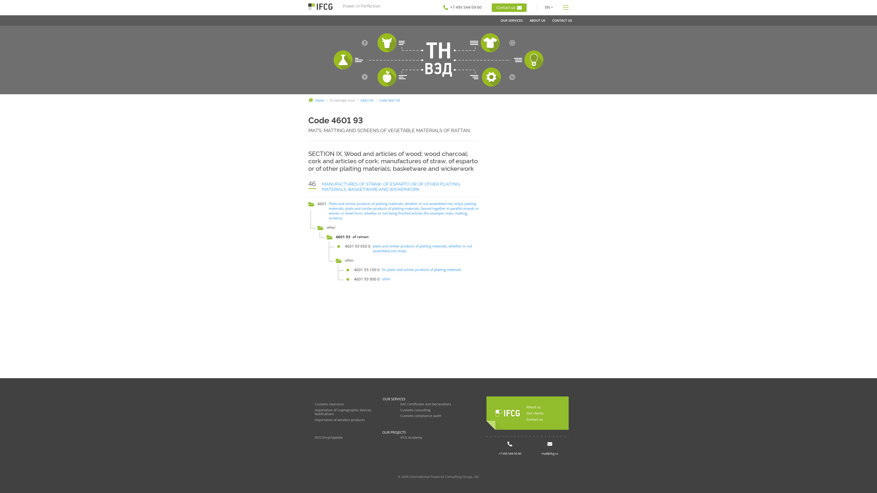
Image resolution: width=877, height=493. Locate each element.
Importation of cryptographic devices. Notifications (343, 412)
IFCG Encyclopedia (329, 438)
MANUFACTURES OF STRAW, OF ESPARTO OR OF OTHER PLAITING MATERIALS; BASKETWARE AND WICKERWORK (391, 186)
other (386, 279)
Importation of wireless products (340, 420)
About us (533, 407)
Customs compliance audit (420, 416)
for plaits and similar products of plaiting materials (421, 269)
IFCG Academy (411, 438)
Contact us (506, 7)
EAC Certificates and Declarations (425, 404)
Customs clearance (329, 404)
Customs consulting (415, 410)
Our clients (535, 413)
